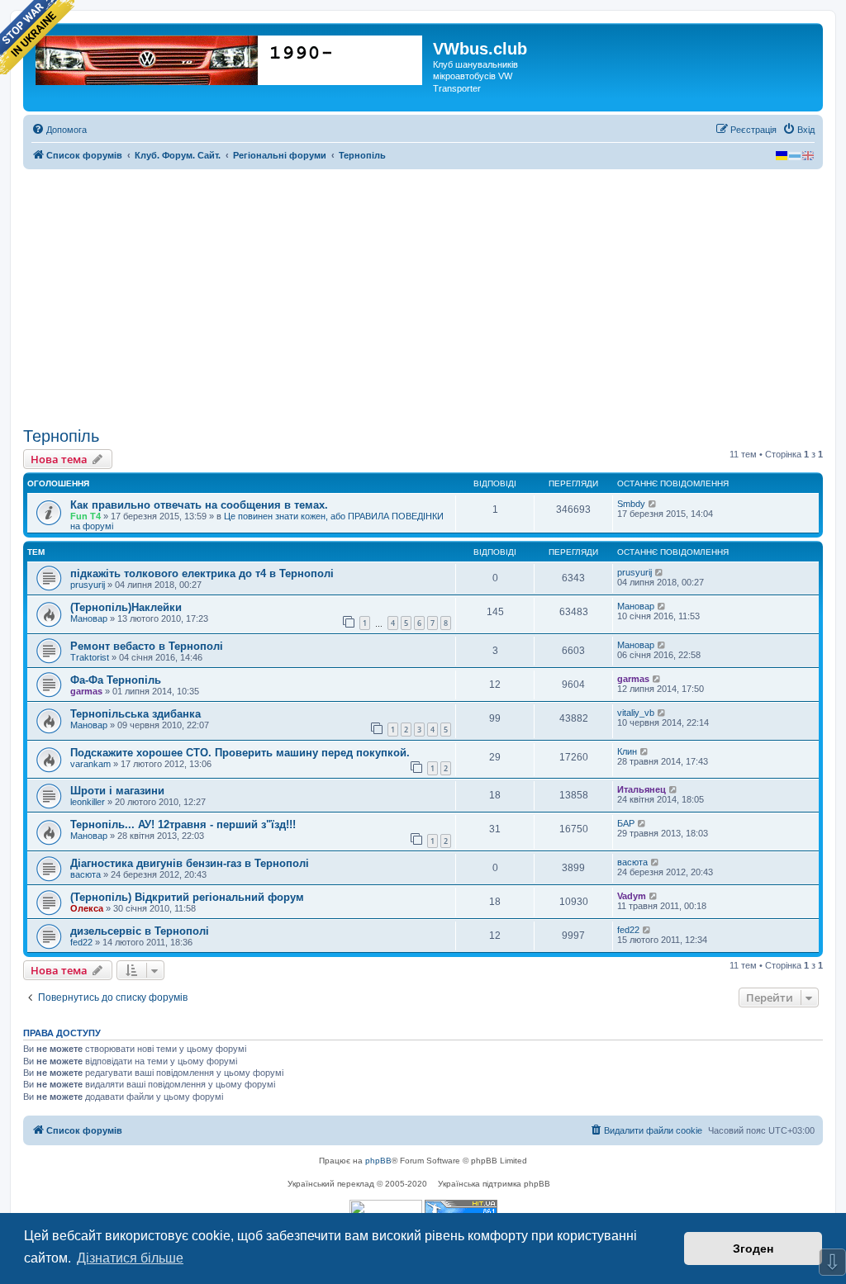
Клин (627, 751)
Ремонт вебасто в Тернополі (146, 646)
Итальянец (641, 789)
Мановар (88, 618)
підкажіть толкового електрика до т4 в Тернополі (202, 573)
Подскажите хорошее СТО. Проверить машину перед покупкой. (240, 752)
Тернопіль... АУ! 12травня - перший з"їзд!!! (183, 824)
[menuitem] (59, 130)
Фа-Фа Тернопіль (115, 680)
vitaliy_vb (635, 713)
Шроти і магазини (117, 790)
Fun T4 (85, 516)
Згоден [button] (753, 1248)
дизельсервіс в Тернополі (139, 931)
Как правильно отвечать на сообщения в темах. (199, 505)
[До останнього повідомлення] (653, 504)
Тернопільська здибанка (135, 714)
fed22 (81, 942)
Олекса (86, 908)
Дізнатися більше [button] (130, 1258)
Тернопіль (61, 436)
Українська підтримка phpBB (494, 1183)
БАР (625, 823)
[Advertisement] (423, 298)
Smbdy (631, 504)
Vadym (631, 896)
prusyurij (87, 585)
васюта (85, 874)
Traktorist (89, 657)
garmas (86, 691)
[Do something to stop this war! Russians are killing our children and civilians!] (37, 37)
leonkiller (87, 802)
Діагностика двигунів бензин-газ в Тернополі (189, 863)
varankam (90, 764)
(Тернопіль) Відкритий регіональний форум (187, 897)
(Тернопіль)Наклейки (126, 607)
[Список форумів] (230, 57)
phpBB (378, 1160)
